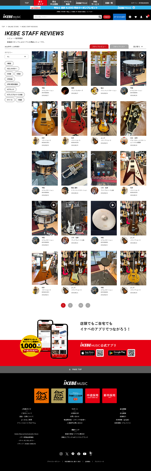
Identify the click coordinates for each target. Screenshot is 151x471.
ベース (10, 100)
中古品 (10, 79)
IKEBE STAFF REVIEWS (30, 26)
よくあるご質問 (26, 420)
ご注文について (26, 413)
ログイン (134, 3)
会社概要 (123, 413)
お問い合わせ (75, 416)
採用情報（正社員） (123, 420)
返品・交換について (26, 416)
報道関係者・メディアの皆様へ (75, 420)
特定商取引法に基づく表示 (73, 461)
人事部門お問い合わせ (75, 423)
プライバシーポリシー (53, 461)
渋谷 (19, 74)
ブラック (11, 89)
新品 (9, 63)
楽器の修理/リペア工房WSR (75, 434)
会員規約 (87, 461)
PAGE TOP (77, 369)
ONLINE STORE (13, 26)
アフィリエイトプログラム (26, 423)
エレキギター (12, 69)
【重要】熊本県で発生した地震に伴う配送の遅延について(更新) (75, 12)
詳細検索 (106, 17)
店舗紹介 (123, 416)
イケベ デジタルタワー (27, 440)
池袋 (20, 100)
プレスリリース (99, 461)
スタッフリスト (119, 46)
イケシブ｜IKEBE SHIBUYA (26, 444)
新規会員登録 (144, 3)
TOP (3, 26)
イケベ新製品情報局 (26, 437)
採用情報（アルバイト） (123, 423)
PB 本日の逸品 (13, 84)
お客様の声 (75, 413)
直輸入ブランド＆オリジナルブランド (74, 437)
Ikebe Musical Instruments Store (26, 434)
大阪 (9, 74)
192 (81, 305)
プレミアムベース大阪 (15, 95)
